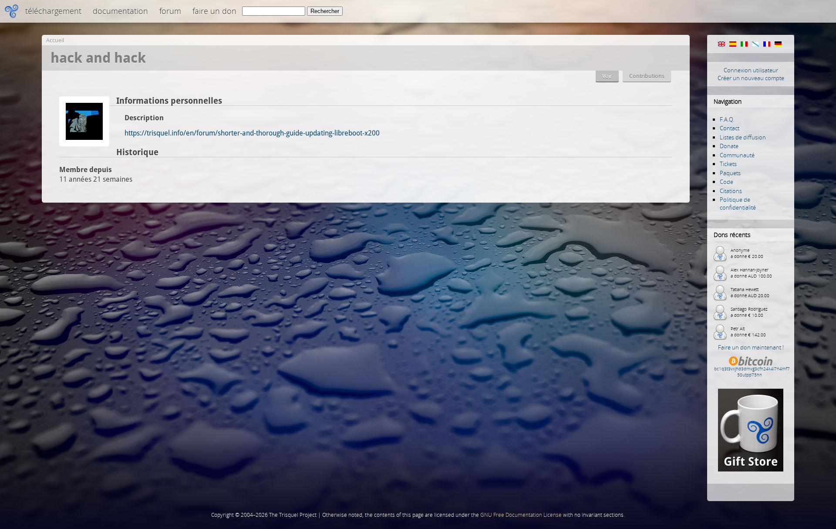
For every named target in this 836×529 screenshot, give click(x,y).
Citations (731, 191)
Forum (170, 11)
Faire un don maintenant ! (751, 347)
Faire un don (214, 11)
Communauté (737, 155)
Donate (729, 146)
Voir (607, 76)
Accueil (55, 40)
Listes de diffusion (743, 137)
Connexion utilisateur (751, 70)
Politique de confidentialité (738, 203)
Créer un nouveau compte (751, 78)
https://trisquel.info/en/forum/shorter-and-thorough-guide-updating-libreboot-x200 (252, 133)
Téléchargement (53, 11)
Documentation (120, 11)
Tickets (728, 164)
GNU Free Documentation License (521, 515)
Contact (729, 128)
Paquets (730, 173)
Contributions (646, 76)
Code (726, 182)
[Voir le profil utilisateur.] (84, 144)
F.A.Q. (727, 119)
